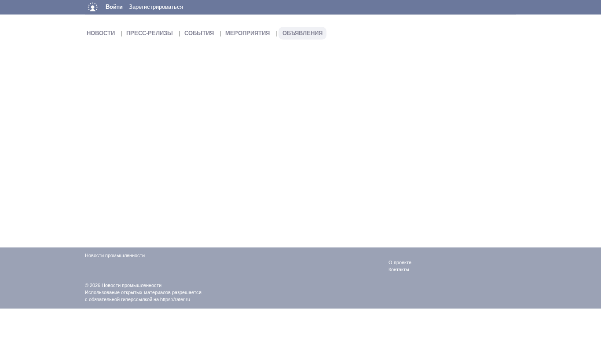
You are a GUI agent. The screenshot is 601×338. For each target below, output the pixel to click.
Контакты (398, 269)
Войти (114, 7)
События (199, 33)
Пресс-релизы (149, 33)
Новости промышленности (131, 285)
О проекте (399, 262)
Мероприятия (247, 33)
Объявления (302, 33)
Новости (101, 33)
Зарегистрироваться (156, 7)
